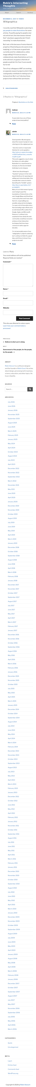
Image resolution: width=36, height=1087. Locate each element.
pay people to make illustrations (14, 30)
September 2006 (14, 1013)
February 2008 (13, 975)
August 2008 (12, 958)
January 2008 (13, 979)
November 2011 (13, 826)
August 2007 (12, 996)
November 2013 (13, 755)
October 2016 (12, 643)
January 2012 (12, 821)
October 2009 (13, 925)
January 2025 (12, 439)
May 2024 (11, 443)
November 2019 (13, 510)
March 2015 (12, 701)
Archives (30, 12)
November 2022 (13, 473)
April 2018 (11, 568)
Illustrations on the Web (26, 102)
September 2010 (14, 884)
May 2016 (11, 655)
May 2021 (11, 489)
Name (5, 289)
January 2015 (12, 705)
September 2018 (14, 556)
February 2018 (13, 576)
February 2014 (13, 747)
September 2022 (14, 477)
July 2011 (11, 842)
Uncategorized (12, 88)
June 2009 (11, 942)
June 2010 (11, 896)
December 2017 (13, 585)
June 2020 (11, 493)
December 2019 (13, 506)
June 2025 (11, 427)
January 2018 (12, 581)
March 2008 (12, 971)
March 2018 (12, 572)
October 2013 (12, 759)
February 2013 (13, 788)
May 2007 (11, 1004)
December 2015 (13, 676)
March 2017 (12, 622)
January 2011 (12, 867)
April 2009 (11, 950)
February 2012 (13, 817)
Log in (10, 1061)
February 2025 (13, 435)
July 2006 (11, 1017)
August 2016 (12, 651)
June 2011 (11, 846)
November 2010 (13, 875)
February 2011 (13, 863)
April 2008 (11, 967)
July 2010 (11, 892)
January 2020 (12, 502)
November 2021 (13, 485)
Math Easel (22, 368)
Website (6, 308)
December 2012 (13, 796)
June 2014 (11, 730)
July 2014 (11, 726)
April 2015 (11, 697)
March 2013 (12, 784)
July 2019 (11, 522)
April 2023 (11, 464)
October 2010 (13, 880)
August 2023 (12, 456)
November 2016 (13, 639)
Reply (14, 124)
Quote (10, 1043)
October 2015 (12, 684)
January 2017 (12, 630)
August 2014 (12, 722)
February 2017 (13, 626)
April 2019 (11, 535)
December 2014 (13, 709)
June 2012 (11, 805)
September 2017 (13, 597)
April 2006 (11, 1025)
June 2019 (11, 527)
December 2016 (13, 635)
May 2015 (11, 693)
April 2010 (11, 905)
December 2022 (13, 468)
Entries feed (12, 1065)
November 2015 (13, 680)
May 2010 (11, 900)
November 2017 (13, 589)
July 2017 (11, 605)
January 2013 (12, 792)
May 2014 (11, 734)
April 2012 (11, 813)
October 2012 (12, 801)
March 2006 (12, 1029)
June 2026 (11, 406)
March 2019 (12, 539)
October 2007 (13, 988)
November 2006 (13, 1008)
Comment (7, 262)
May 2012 (11, 809)
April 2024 (11, 448)
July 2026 (11, 402)
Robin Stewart (10, 366)
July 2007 (11, 1000)
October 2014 (12, 713)
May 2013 (11, 776)
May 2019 (11, 531)
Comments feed (13, 1069)
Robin (21, 19)
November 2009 (13, 921)
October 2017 (12, 593)
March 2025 (12, 431)
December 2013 (13, 751)
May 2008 (11, 963)
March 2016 (12, 664)
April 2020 (11, 497)
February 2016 (13, 668)
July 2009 (11, 938)
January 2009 (13, 954)
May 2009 (11, 946)
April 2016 (11, 659)
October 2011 (12, 830)
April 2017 (11, 618)
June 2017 (11, 610)
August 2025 (12, 423)
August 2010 (12, 888)
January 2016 (12, 672)
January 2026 (12, 410)
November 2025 (13, 414)
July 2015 (11, 688)
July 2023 (11, 460)
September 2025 (14, 418)
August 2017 (12, 601)
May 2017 (11, 614)
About (7, 12)
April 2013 (11, 780)
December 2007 (13, 983)
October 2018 (13, 551)
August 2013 (12, 767)
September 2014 (13, 718)
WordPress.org (13, 1073)
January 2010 (12, 913)
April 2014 (11, 738)
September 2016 (13, 647)
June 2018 (11, 564)
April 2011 (11, 855)
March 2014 (12, 743)
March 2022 (12, 481)
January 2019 (12, 543)
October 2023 (13, 452)
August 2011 (12, 838)
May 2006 (11, 1021)
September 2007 (14, 992)
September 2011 (13, 834)
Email (5, 298)
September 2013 (13, 763)
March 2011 (12, 859)
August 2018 (12, 560)
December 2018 (13, 547)
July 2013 (11, 772)
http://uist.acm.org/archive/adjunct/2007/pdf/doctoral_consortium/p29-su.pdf (22, 154)
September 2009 (14, 929)
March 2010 (12, 909)
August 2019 (12, 518)
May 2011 (11, 850)
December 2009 (13, 917)
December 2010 (13, 871)
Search (18, 12)
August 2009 (12, 934)
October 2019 (12, 514)
